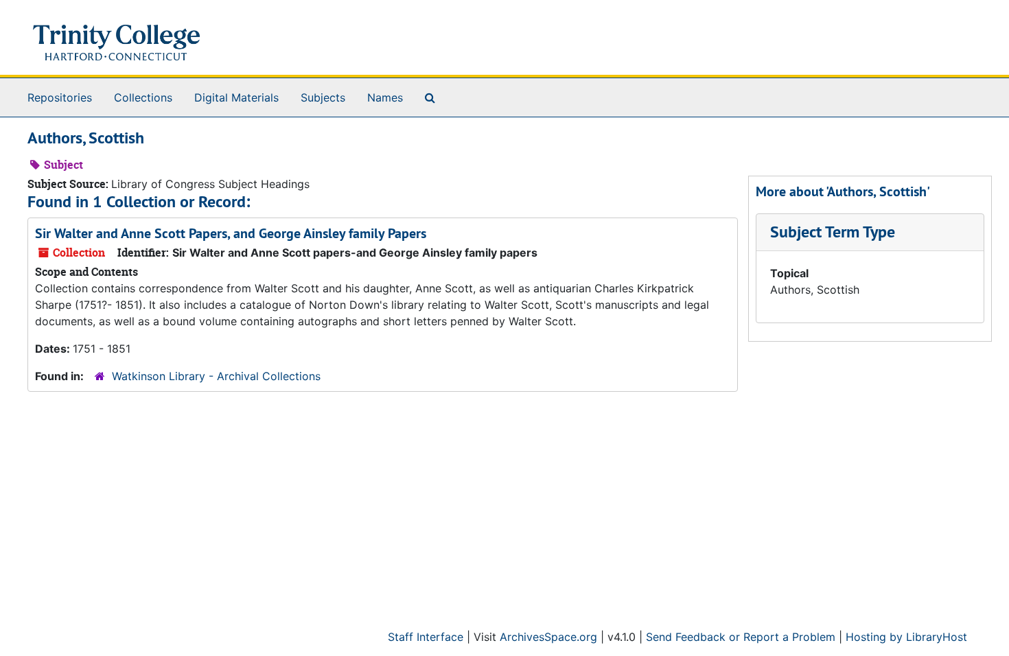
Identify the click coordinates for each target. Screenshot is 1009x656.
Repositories (59, 97)
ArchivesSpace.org (548, 637)
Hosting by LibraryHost (906, 637)
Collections (143, 97)
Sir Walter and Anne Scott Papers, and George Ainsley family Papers (230, 233)
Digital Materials (236, 97)
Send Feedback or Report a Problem (740, 637)
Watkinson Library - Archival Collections (216, 376)
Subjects (323, 97)
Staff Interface (425, 637)
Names (385, 97)
